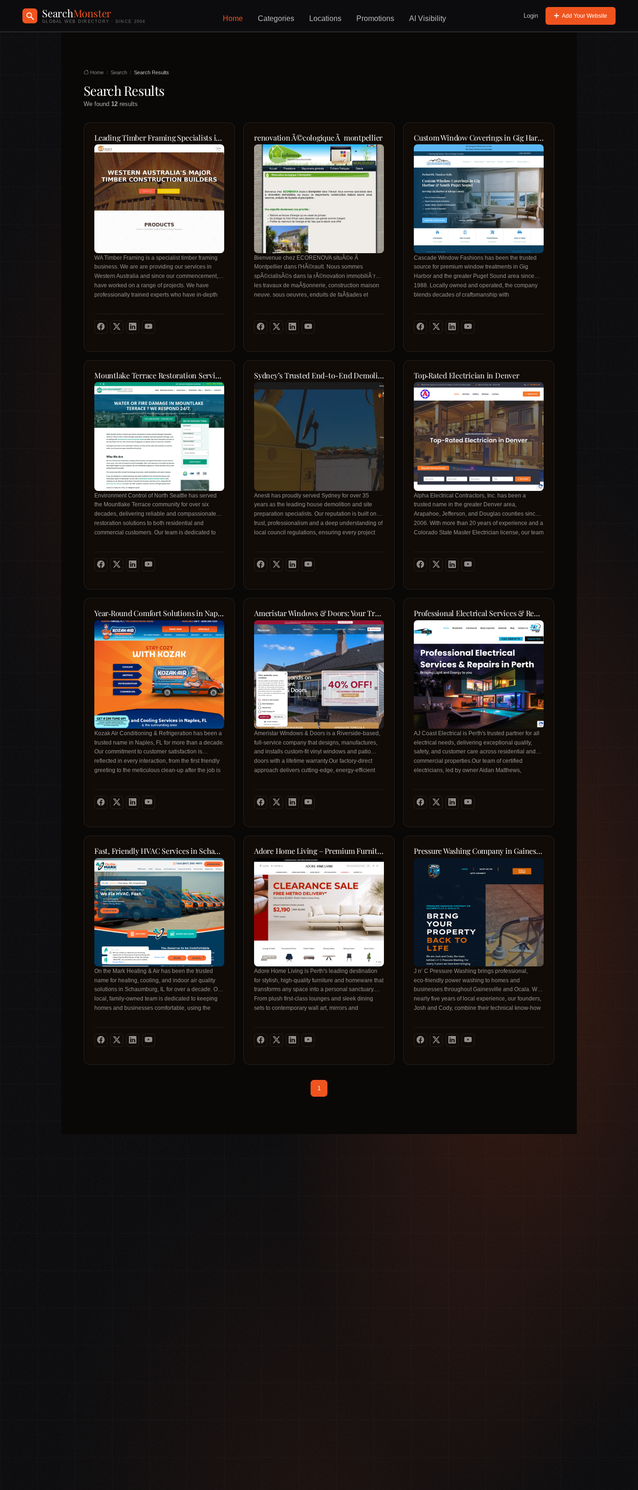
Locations (325, 18)
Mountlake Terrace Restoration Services (159, 375)
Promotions (375, 18)
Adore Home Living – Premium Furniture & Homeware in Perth (319, 851)
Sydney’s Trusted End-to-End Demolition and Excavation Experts (319, 375)
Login (531, 15)
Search (119, 72)
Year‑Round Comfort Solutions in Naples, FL (159, 613)
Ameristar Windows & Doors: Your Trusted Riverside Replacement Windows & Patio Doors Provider (319, 613)
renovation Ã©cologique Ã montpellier (318, 137)
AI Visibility (427, 18)
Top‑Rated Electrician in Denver (466, 375)
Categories (276, 18)
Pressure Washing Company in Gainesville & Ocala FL (479, 851)
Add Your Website (584, 16)
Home (233, 18)
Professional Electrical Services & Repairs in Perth (479, 613)
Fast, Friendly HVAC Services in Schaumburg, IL (159, 851)
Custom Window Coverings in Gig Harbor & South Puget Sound (479, 137)
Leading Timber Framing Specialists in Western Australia (159, 137)
